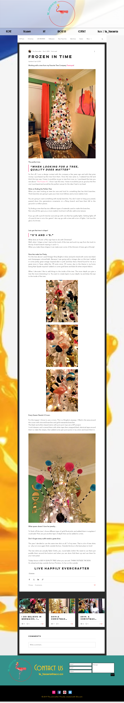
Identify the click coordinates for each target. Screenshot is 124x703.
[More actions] (94, 51)
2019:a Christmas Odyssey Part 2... (60, 618)
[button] (102, 39)
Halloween (52, 39)
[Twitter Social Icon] (70, 692)
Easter (81, 39)
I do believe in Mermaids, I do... (32, 618)
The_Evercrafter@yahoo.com (51, 674)
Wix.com (79, 697)
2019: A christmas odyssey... (88, 618)
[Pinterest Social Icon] (64, 692)
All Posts (21, 39)
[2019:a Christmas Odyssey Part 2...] (62, 606)
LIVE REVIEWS (41, 39)
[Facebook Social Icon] (59, 692)
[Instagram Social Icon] (53, 692)
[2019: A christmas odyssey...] (91, 606)
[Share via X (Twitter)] (34, 579)
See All (103, 595)
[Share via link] (42, 579)
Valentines (73, 39)
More (88, 39)
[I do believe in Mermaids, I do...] (32, 606)
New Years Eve (62, 39)
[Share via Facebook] (29, 579)
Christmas (30, 39)
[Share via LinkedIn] (38, 579)
